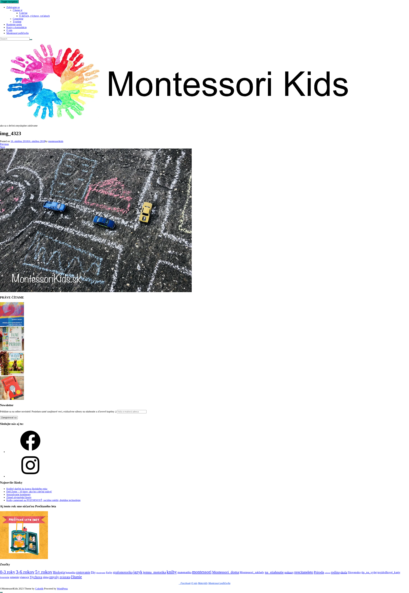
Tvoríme (17, 21)
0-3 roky (7, 572)
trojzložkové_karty (388, 572)
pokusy (289, 572)
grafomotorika (123, 572)
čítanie (76, 576)
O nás (9, 30)
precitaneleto (303, 572)
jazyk (137, 572)
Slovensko (354, 572)
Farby (109, 572)
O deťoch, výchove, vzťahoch (34, 16)
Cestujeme (18, 18)
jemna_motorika (154, 572)
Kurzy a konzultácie (16, 27)
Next (2, 147)
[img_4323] (96, 291)
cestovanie (83, 572)
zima (46, 577)
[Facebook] (30, 451)
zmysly (54, 577)
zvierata (65, 577)
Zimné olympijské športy (18, 497)
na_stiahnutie (274, 572)
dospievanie (100, 573)
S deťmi (23, 13)
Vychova (36, 577)
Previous (4, 144)
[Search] (31, 39)
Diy (93, 572)
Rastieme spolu (14, 24)
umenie (14, 577)
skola (343, 572)
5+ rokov (43, 571)
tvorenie (4, 577)
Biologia (59, 572)
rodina (335, 572)
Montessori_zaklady (252, 572)
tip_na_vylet (369, 572)
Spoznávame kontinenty (18, 494)
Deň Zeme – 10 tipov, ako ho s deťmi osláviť (29, 491)
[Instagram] (30, 476)
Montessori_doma (225, 572)
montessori (202, 572)
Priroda (319, 572)
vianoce (24, 577)
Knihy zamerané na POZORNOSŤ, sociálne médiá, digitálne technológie (43, 500)
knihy (172, 572)
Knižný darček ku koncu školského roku (26, 488)
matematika (184, 572)
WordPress (62, 588)
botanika (70, 572)
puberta (327, 573)
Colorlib (39, 588)
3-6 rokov (25, 571)
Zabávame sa (13, 7)
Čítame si (17, 10)
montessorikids (55, 141)
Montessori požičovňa (17, 33)
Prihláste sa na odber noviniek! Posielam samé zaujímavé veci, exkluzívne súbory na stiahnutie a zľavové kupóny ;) (58, 411)
